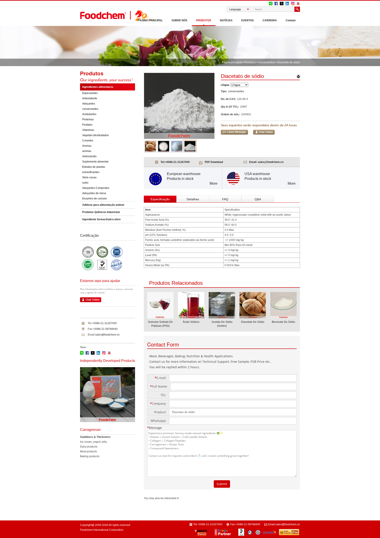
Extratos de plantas (93, 166)
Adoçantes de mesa (94, 193)
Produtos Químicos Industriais (101, 212)
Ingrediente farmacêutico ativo (101, 219)
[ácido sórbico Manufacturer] (191, 317)
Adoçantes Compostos (95, 188)
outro (85, 182)
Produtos (203, 20)
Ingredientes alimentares (97, 86)
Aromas (86, 145)
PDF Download (214, 162)
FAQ (225, 199)
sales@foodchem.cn (107, 334)
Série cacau (89, 177)
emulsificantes (90, 172)
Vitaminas (88, 130)
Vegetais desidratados (95, 135)
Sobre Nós (179, 20)
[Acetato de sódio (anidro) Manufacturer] (222, 317)
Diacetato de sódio (252, 321)
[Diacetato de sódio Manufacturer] (252, 317)
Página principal (150, 20)
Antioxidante (89, 98)
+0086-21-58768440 (105, 328)
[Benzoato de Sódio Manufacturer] (283, 317)
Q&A (258, 199)
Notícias (226, 20)
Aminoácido (89, 156)
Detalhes (193, 199)
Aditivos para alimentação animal (103, 204)
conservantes (266, 62)
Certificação (89, 235)
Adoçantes (88, 103)
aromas (86, 151)
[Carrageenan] (107, 421)
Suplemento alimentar (95, 161)
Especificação (160, 199)
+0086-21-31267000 (104, 323)
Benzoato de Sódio (283, 321)
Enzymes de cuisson (94, 198)
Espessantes (90, 93)
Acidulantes (89, 114)
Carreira (270, 20)
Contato (291, 20)
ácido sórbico (191, 321)
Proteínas (88, 119)
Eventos (247, 20)
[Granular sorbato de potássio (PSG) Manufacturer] (160, 317)
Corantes (87, 140)
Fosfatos (87, 124)
